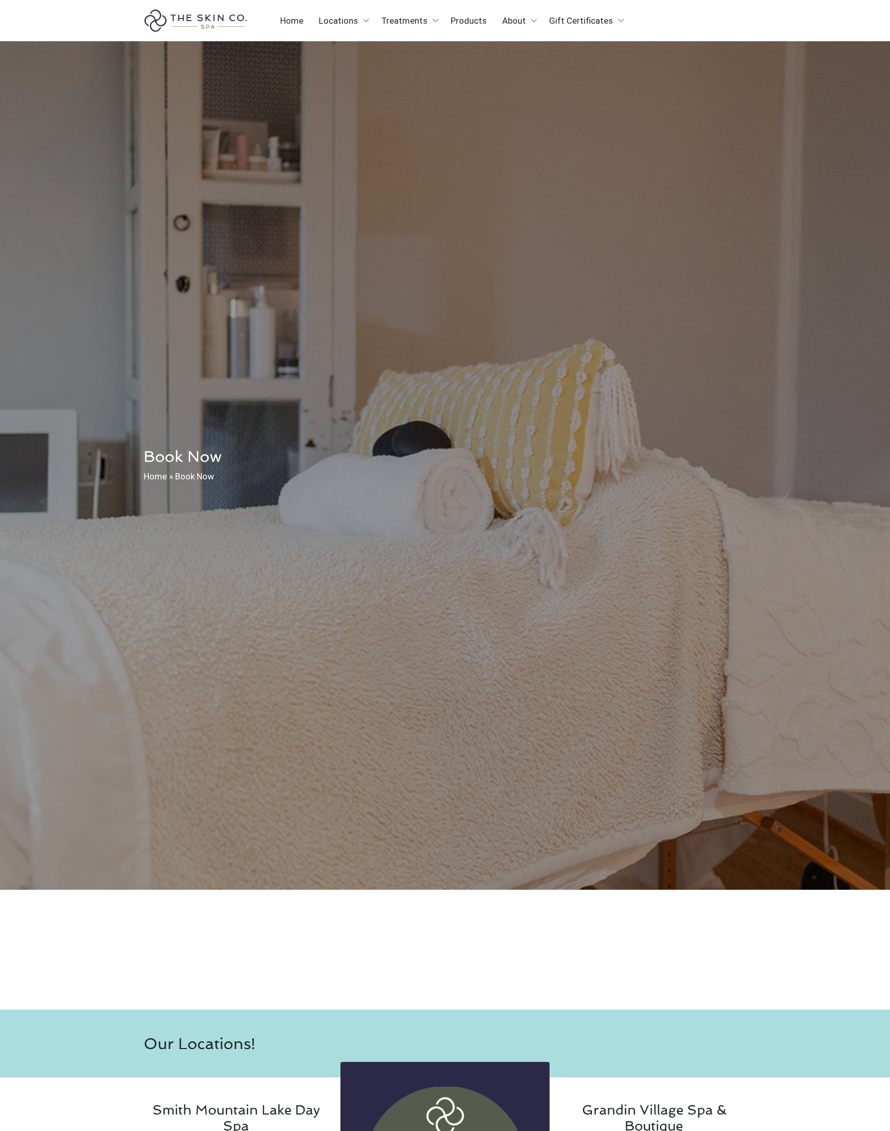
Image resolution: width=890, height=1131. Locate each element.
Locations (338, 20)
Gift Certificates (581, 20)
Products (469, 20)
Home (291, 20)
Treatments (404, 20)
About (514, 20)
